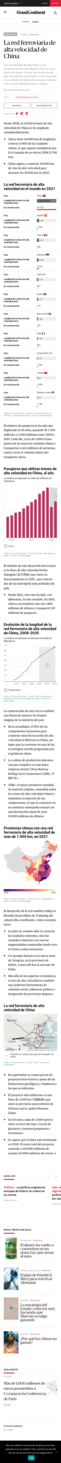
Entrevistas (25, 1240)
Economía (34, 34)
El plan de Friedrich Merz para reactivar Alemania (36, 1279)
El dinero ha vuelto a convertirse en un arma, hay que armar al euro (37, 1250)
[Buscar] (55, 12)
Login (45, 3)
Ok (31, 1458)
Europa (7, 1404)
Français (25, 21)
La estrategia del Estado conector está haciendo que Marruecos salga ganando (37, 1312)
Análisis (24, 34)
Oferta (55, 3)
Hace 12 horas (10, 1200)
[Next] (55, 1176)
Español (35, 21)
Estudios (24, 1300)
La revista (8, 1429)
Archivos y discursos (29, 1270)
